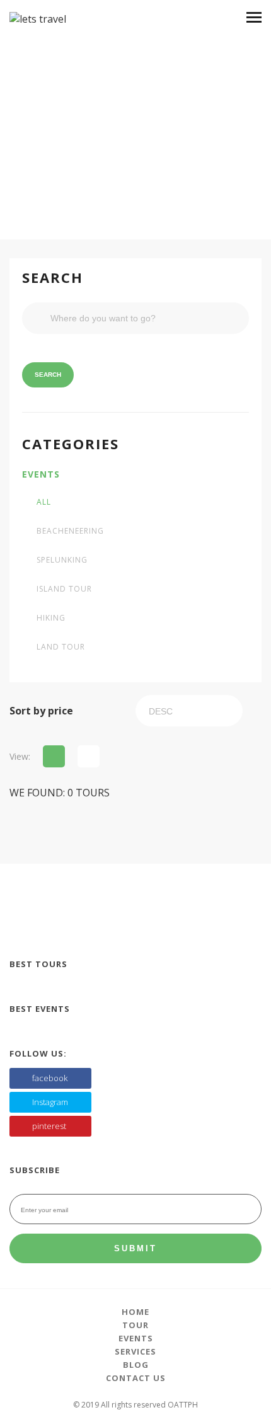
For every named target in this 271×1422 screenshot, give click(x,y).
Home (135, 1311)
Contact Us (136, 1378)
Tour (135, 1325)
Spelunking (62, 560)
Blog (136, 1364)
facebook (49, 1078)
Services (135, 1351)
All (44, 502)
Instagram (50, 1102)
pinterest (49, 1126)
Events (41, 474)
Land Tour (61, 647)
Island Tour (64, 589)
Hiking (51, 618)
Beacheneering (70, 531)
